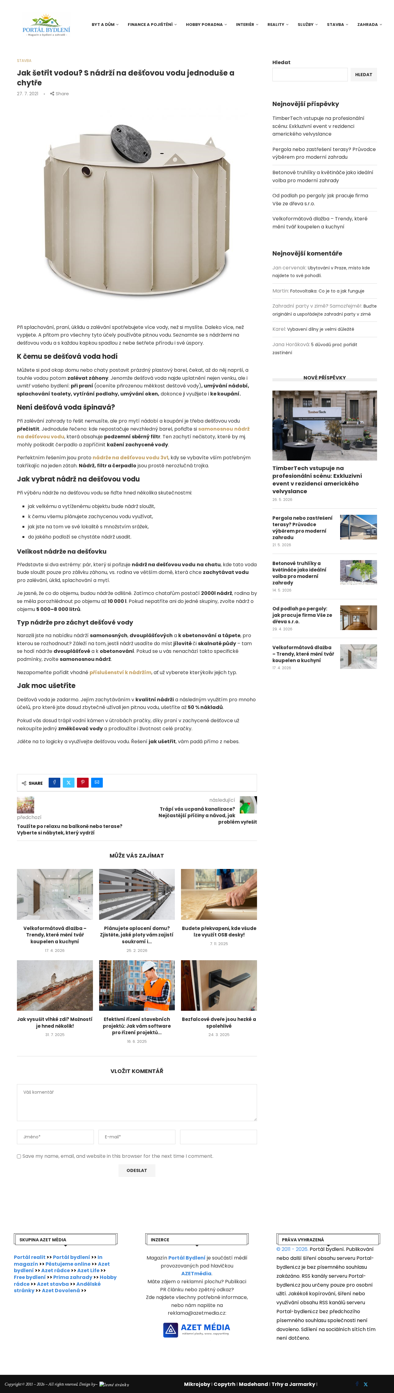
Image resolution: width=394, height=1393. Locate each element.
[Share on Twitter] (68, 783)
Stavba (335, 24)
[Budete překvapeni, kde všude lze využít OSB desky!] (219, 894)
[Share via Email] (97, 783)
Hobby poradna (204, 24)
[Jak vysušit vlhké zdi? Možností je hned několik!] (55, 985)
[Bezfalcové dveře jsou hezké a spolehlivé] (219, 985)
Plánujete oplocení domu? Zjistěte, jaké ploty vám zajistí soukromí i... (137, 935)
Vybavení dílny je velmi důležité (320, 329)
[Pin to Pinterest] (83, 783)
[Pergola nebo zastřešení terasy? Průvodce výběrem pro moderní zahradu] (358, 527)
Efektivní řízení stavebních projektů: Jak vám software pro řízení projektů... (137, 1026)
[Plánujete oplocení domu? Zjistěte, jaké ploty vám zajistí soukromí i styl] (137, 894)
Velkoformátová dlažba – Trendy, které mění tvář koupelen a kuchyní (54, 935)
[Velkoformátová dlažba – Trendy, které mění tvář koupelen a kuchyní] (55, 894)
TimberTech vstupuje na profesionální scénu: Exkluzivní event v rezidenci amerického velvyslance (318, 126)
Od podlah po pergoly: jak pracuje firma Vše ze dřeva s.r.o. (302, 615)
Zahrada (367, 24)
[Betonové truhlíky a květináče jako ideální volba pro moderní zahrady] (358, 572)
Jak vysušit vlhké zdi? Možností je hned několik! (55, 1022)
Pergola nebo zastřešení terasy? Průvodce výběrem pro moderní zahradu (302, 528)
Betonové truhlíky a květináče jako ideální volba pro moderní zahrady (299, 573)
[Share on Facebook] (54, 783)
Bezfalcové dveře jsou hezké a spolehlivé (219, 1022)
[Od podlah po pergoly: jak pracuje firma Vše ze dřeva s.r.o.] (358, 617)
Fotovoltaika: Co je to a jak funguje (327, 291)
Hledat (281, 62)
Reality (275, 24)
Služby (306, 24)
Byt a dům (103, 24)
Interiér (245, 24)
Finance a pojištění (150, 24)
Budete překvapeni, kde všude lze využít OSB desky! (219, 931)
